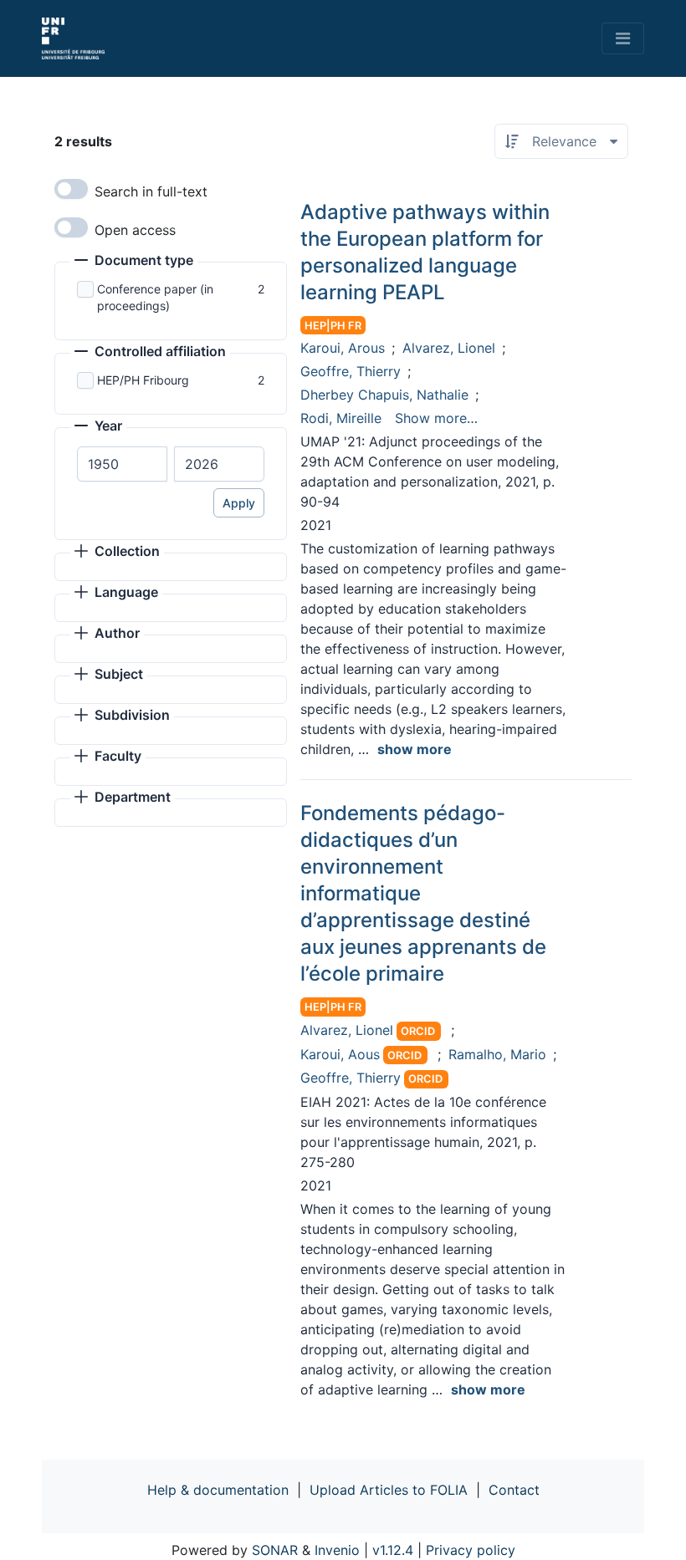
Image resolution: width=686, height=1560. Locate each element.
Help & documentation (218, 1489)
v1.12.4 (392, 1550)
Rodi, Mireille (340, 418)
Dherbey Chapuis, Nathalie (384, 394)
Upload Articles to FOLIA (389, 1489)
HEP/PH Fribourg (143, 380)
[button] (134, 261)
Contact (514, 1489)
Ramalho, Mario (497, 1054)
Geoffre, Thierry (350, 371)
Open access (135, 230)
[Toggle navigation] (623, 38)
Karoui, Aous (340, 1054)
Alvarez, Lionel (448, 347)
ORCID (418, 1031)
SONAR (275, 1550)
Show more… (436, 418)
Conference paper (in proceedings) (155, 297)
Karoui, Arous (342, 347)
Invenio (337, 1550)
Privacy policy (470, 1550)
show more (414, 749)
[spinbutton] (122, 464)
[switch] (71, 189)
